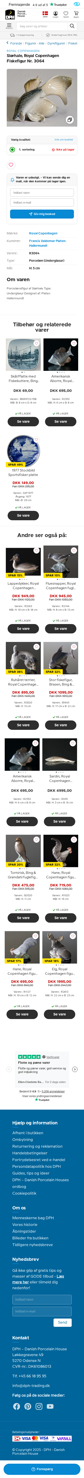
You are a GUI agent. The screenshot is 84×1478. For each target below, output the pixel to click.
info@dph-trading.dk (31, 1386)
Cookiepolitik (24, 1193)
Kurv (76, 17)
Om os (19, 1208)
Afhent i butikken (27, 1133)
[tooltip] (23, 379)
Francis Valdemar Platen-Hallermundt (48, 243)
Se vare (23, 421)
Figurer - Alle (34, 43)
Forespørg (45, 1469)
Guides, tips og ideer (31, 1173)
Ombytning (22, 1140)
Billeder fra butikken (30, 1238)
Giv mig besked (44, 214)
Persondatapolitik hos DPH (36, 1166)
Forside (16, 43)
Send (62, 1322)
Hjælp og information (35, 1123)
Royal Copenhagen (43, 233)
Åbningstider (24, 1231)
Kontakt (20, 1338)
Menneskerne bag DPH (33, 1218)
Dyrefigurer (56, 43)
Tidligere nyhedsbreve (32, 1245)
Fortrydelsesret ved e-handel (38, 1160)
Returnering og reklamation (37, 1146)
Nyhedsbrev (25, 1259)
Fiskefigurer (8, 43)
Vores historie (24, 1225)
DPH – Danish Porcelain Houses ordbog (40, 1183)
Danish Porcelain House (22, 14)
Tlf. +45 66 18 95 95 (29, 1376)
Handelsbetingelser (29, 1153)
